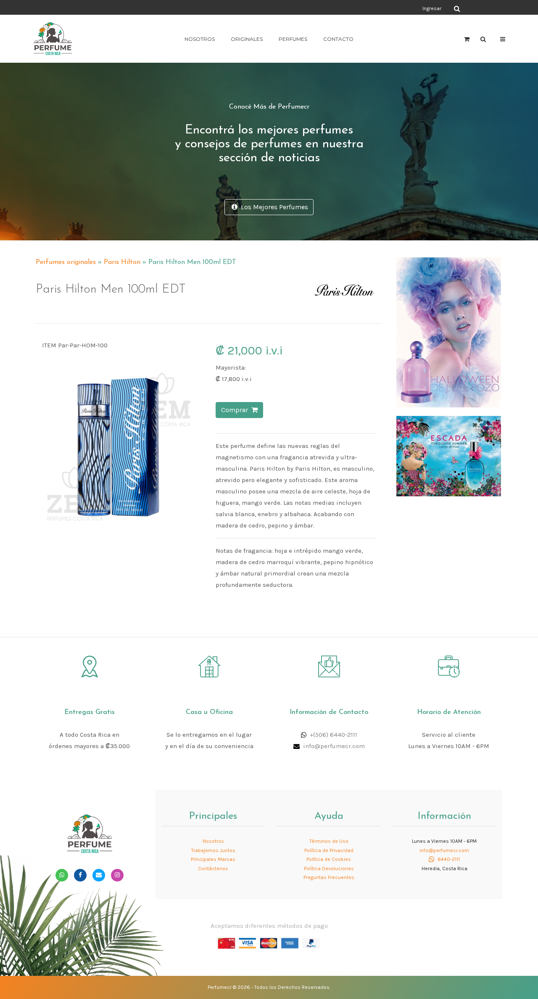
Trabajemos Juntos (213, 850)
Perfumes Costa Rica (347, 8)
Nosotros (200, 39)
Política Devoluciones (329, 868)
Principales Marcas (213, 859)
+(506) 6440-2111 (333, 734)
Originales (247, 39)
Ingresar (431, 8)
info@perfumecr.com (334, 746)
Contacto (338, 39)
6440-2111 (448, 859)
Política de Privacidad (328, 850)
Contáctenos (213, 868)
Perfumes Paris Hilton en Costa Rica (319, 258)
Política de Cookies (328, 859)
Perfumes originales (66, 262)
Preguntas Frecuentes (328, 877)
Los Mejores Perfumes (272, 207)
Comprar (236, 410)
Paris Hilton (122, 262)
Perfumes (293, 39)
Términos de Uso (328, 841)
